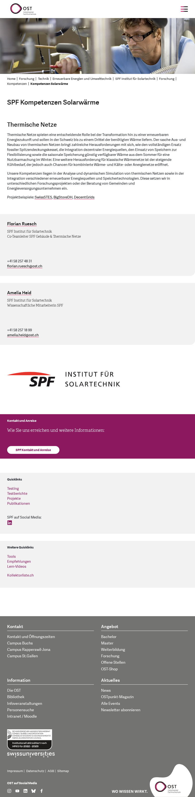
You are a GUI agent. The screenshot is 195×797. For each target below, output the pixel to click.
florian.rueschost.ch (24, 266)
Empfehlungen (19, 561)
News (106, 690)
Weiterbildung (113, 649)
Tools (11, 556)
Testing (13, 488)
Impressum (15, 771)
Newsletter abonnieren (120, 710)
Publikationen (18, 503)
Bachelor (109, 636)
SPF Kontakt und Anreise (33, 450)
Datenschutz (35, 771)
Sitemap (63, 771)
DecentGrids (84, 197)
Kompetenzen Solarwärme (49, 84)
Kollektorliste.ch (20, 575)
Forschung (26, 79)
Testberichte (17, 493)
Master (107, 643)
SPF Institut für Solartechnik (135, 79)
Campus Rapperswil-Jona (28, 649)
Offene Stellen (113, 662)
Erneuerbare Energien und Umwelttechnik (82, 79)
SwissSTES (43, 197)
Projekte (14, 498)
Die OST (14, 690)
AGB (51, 771)
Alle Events (110, 703)
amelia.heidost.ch (23, 335)
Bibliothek (15, 697)
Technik (43, 79)
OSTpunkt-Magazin (117, 697)
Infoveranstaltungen (24, 703)
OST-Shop (109, 669)
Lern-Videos (16, 566)
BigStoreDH (63, 197)
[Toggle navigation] (184, 9)
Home (11, 79)
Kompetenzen (17, 84)
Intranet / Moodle (22, 716)
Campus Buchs (20, 643)
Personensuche (20, 710)
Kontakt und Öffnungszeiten (31, 636)
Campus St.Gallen (22, 656)
